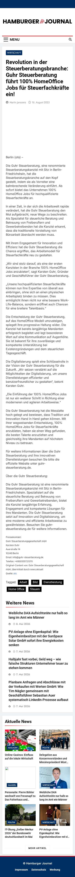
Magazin (12, 747)
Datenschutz (38, 869)
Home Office (16, 589)
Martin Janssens (18, 102)
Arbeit (23, 582)
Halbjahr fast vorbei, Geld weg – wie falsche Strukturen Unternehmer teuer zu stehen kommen (38, 663)
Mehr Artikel (37, 848)
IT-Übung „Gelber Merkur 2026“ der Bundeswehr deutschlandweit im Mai (19, 833)
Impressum (21, 869)
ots (15, 573)
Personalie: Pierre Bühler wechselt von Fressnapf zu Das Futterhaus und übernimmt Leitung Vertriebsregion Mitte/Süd (20, 799)
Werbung (55, 869)
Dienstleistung (53, 582)
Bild (35, 582)
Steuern (35, 589)
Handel (12, 785)
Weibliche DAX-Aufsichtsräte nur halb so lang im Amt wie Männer (53, 796)
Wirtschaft (14, 52)
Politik (46, 747)
